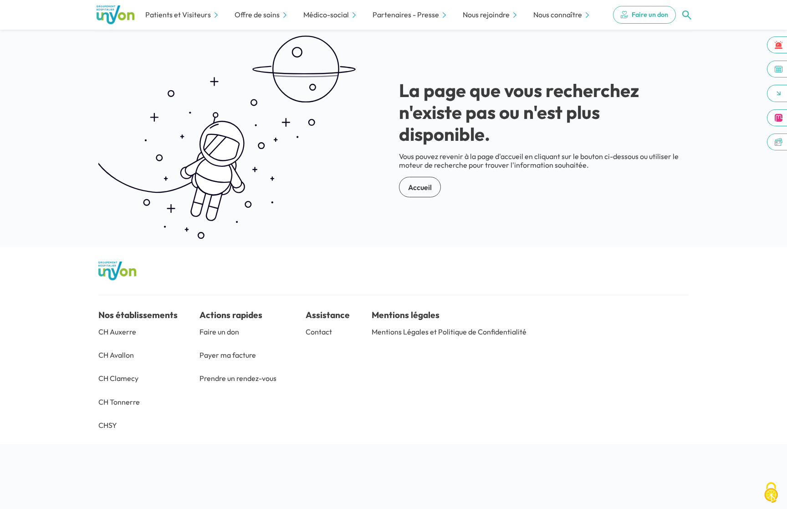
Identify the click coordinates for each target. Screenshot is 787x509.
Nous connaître (557, 14)
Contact (319, 331)
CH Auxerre (117, 331)
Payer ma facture (227, 355)
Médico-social (326, 14)
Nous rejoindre (486, 14)
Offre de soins (257, 14)
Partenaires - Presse (406, 14)
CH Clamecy (118, 378)
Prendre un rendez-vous (237, 378)
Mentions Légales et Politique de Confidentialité (449, 331)
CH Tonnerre (119, 401)
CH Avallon (116, 355)
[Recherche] (687, 15)
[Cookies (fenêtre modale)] (771, 493)
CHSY (107, 425)
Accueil (420, 187)
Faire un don (650, 14)
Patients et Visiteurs (178, 14)
